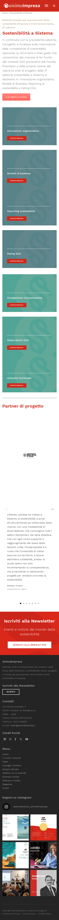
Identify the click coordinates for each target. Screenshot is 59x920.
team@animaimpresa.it (23, 725)
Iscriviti (10, 692)
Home (5, 13)
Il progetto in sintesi (16, 97)
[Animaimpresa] (22, 5)
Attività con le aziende (14, 773)
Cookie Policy (45, 914)
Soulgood (42, 911)
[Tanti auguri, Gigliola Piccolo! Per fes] (43, 855)
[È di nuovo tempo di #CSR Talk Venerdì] (43, 827)
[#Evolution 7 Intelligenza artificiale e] (15, 827)
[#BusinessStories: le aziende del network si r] (43, 883)
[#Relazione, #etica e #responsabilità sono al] (15, 883)
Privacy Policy (29, 914)
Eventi (5, 788)
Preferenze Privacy (11, 914)
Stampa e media (11, 780)
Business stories (10, 776)
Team (5, 761)
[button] (20, 603)
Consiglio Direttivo (11, 765)
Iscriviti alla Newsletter (29, 645)
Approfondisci (16, 138)
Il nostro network (11, 758)
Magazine (7, 784)
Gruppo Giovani (10, 769)
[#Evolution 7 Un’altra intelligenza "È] (15, 855)
